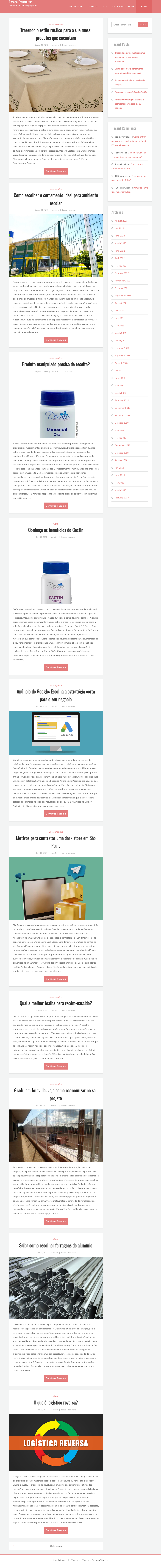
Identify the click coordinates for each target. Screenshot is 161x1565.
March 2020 (120, 393)
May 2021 (119, 325)
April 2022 (120, 258)
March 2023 (120, 243)
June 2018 (120, 475)
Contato (93, 6)
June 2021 (120, 318)
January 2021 (121, 340)
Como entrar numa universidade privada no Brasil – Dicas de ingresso (129, 140)
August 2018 (121, 460)
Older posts (56, 1546)
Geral (55, 523)
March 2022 (120, 265)
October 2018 (122, 452)
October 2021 (122, 288)
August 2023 (121, 220)
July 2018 (119, 467)
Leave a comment (69, 45)
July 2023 (119, 228)
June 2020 (120, 378)
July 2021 (119, 310)
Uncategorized (56, 23)
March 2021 (120, 333)
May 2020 (119, 385)
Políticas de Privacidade (118, 6)
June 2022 (120, 250)
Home (144, 6)
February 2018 (122, 497)
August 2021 (121, 303)
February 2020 (122, 400)
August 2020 (121, 363)
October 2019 (122, 422)
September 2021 (123, 295)
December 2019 (122, 407)
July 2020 (119, 370)
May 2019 (119, 430)
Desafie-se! (76, 6)
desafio (55, 45)
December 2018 (122, 445)
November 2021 (122, 280)
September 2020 (123, 355)
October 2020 (122, 348)
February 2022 (122, 273)
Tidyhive (104, 1560)
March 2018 (120, 490)
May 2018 (119, 482)
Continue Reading (56, 171)
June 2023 (120, 235)
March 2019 (120, 437)
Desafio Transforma (20, 1)
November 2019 (122, 415)
